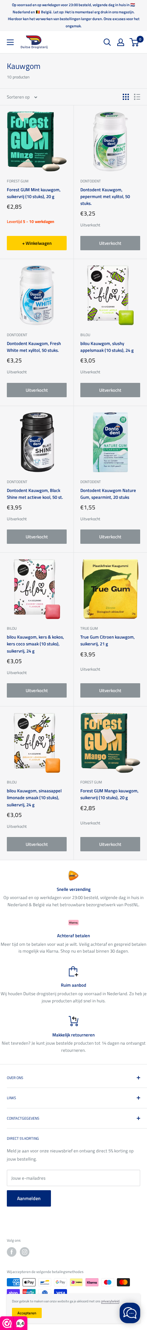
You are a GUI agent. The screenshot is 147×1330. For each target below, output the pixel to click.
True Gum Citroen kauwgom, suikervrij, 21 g (107, 640)
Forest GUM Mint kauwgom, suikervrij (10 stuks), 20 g (34, 193)
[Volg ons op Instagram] (24, 1252)
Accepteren (26, 1313)
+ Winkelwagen (37, 243)
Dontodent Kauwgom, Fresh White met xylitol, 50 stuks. (34, 347)
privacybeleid (110, 1301)
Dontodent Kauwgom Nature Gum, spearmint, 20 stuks (108, 493)
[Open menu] (10, 42)
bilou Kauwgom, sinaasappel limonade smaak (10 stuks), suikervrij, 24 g (34, 797)
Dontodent (90, 181)
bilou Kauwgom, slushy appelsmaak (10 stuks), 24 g (107, 347)
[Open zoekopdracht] (107, 42)
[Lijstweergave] (137, 97)
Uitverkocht (110, 243)
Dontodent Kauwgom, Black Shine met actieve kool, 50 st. (35, 493)
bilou (85, 335)
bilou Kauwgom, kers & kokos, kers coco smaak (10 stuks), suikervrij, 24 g (35, 643)
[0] (134, 42)
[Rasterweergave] (126, 97)
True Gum (89, 628)
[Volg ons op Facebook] (11, 1252)
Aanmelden (29, 1198)
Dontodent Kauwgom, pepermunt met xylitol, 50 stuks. (105, 196)
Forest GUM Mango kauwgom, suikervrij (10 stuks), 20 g (109, 794)
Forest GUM (17, 181)
